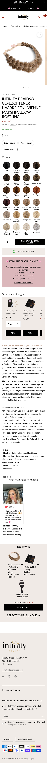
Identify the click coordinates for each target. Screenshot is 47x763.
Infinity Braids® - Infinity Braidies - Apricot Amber (29, 313)
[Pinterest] (17, 676)
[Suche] (39, 17)
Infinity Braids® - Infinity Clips (12, 312)
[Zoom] (39, 34)
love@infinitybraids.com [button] (12, 670)
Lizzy (6, 143)
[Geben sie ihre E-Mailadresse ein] (42, 716)
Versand (13, 125)
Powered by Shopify (26, 759)
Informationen (11, 690)
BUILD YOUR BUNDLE (23, 283)
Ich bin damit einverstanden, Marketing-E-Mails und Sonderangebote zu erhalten (25, 723)
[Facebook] (5, 676)
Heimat (4, 26)
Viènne (7, 149)
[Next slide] (44, 318)
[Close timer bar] (44, 2)
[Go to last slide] (2, 318)
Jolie (23, 143)
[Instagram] (11, 676)
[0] (43, 17)
